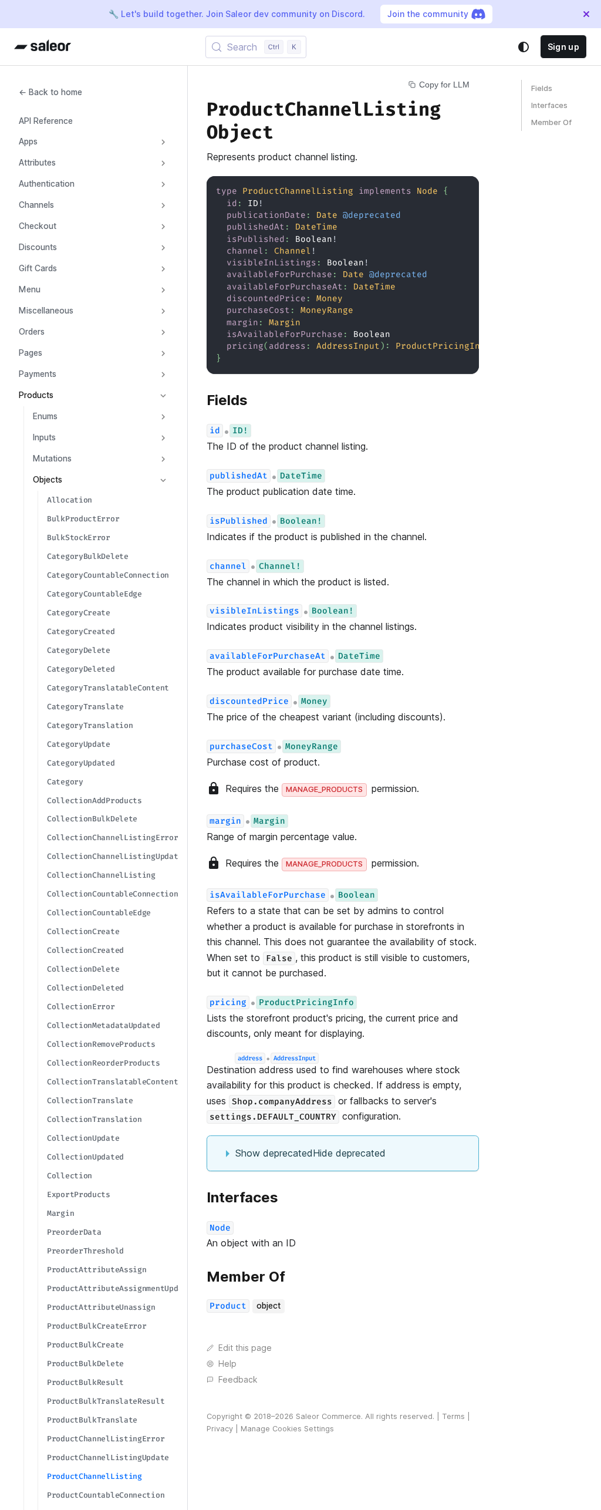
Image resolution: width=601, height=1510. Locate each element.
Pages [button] (30, 353)
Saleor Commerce (328, 1416)
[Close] (586, 14)
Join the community (427, 14)
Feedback (237, 1379)
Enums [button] (45, 416)
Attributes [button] (37, 162)
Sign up (563, 47)
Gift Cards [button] (38, 268)
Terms (453, 1416)
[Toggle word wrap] (443, 191)
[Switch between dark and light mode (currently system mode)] (523, 47)
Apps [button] (28, 141)
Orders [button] (32, 331)
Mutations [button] (52, 458)
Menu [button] (29, 289)
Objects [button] (47, 479)
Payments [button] (37, 374)
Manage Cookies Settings (287, 1428)
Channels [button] (36, 205)
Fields (541, 88)
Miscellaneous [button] (46, 310)
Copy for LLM (444, 84)
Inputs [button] (44, 437)
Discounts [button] (38, 247)
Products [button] (36, 395)
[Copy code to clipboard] (464, 191)
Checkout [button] (37, 226)
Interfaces (549, 105)
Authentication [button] (47, 183)
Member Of (551, 122)
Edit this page (245, 1348)
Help (227, 1364)
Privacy (220, 1428)
